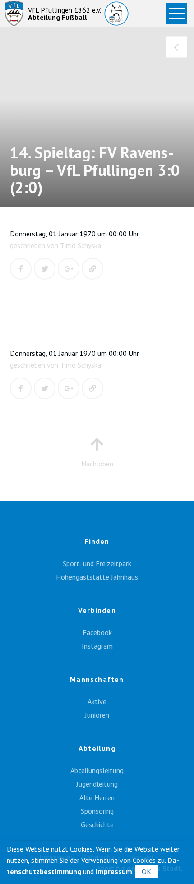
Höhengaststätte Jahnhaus (97, 576)
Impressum (114, 871)
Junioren (97, 714)
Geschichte (97, 824)
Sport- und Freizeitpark (97, 563)
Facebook (97, 632)
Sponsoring (97, 810)
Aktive (97, 701)
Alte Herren (97, 797)
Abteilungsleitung (97, 770)
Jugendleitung (97, 783)
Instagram (97, 645)
